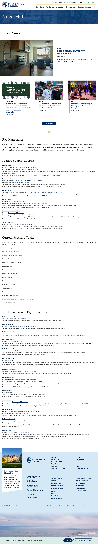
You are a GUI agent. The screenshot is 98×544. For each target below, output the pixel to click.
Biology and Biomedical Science (25, 371)
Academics (59, 7)
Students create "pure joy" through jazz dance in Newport (81, 106)
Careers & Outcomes (84, 7)
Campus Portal (56, 498)
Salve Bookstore (81, 490)
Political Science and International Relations (22, 167)
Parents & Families (57, 485)
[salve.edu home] (13, 5)
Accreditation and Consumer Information (32, 506)
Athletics (73, 2)
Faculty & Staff (56, 483)
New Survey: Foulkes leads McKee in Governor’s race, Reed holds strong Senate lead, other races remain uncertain (18, 108)
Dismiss (68, 540)
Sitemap (86, 506)
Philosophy (15, 334)
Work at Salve (80, 488)
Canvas (53, 493)
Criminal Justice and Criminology (24, 224)
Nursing (37, 411)
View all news (49, 123)
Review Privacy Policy (83, 540)
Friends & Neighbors (57, 488)
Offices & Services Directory (60, 469)
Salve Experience (70, 7)
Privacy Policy (58, 506)
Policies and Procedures (73, 506)
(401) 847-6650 (80, 460)
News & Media (80, 483)
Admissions (50, 7)
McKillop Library (81, 480)
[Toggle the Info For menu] (84, 2)
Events (61, 2)
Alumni (53, 480)
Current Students (57, 478)
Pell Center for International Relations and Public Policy (31, 203)
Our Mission (40, 7)
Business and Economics (16, 213)
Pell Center (67, 2)
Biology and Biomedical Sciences (19, 182)
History (11, 360)
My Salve (54, 496)
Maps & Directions (57, 464)
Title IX (49, 506)
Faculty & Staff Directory (84, 478)
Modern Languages (21, 319)
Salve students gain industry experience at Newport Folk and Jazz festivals (50, 106)
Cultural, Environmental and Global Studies (28, 180)
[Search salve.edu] (95, 7)
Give (93, 2)
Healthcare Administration (27, 215)
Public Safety (80, 485)
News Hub (55, 2)
